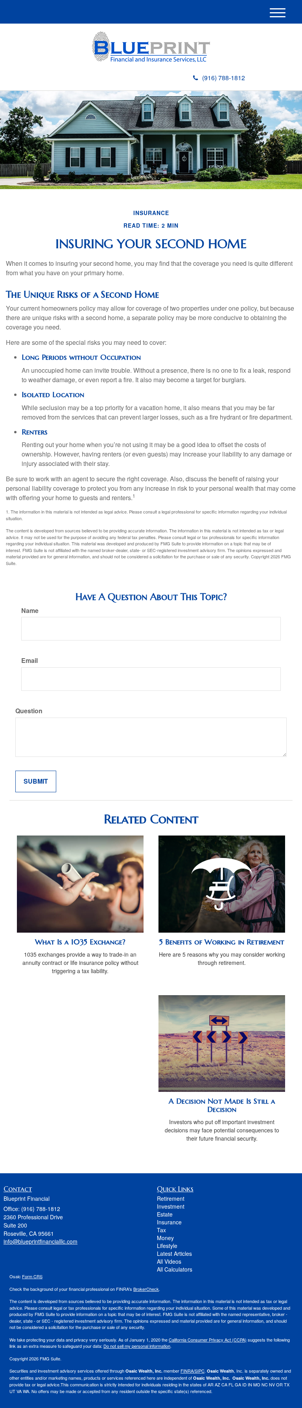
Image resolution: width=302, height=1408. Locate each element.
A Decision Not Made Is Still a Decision (222, 1105)
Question (28, 711)
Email (29, 660)
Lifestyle (167, 1246)
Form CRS (32, 1276)
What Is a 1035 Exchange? (80, 941)
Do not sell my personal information (136, 1346)
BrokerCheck (146, 1289)
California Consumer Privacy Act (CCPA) (208, 1339)
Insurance (169, 1222)
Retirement (170, 1198)
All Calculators (174, 1269)
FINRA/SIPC (192, 1371)
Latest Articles (174, 1253)
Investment (170, 1206)
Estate (165, 1214)
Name (30, 610)
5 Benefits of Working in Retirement (221, 941)
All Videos (169, 1261)
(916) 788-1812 (223, 77)
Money (165, 1238)
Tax (161, 1230)
